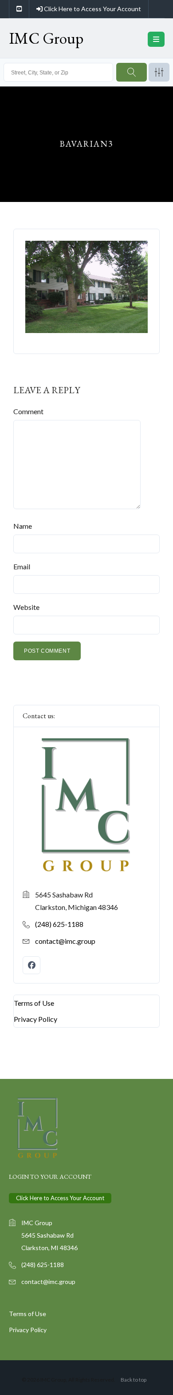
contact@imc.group (65, 941)
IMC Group (46, 38)
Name (22, 526)
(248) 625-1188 (59, 924)
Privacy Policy (35, 1019)
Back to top (133, 1379)
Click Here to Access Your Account (92, 8)
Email (21, 566)
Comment (28, 411)
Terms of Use (34, 1003)
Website (26, 607)
